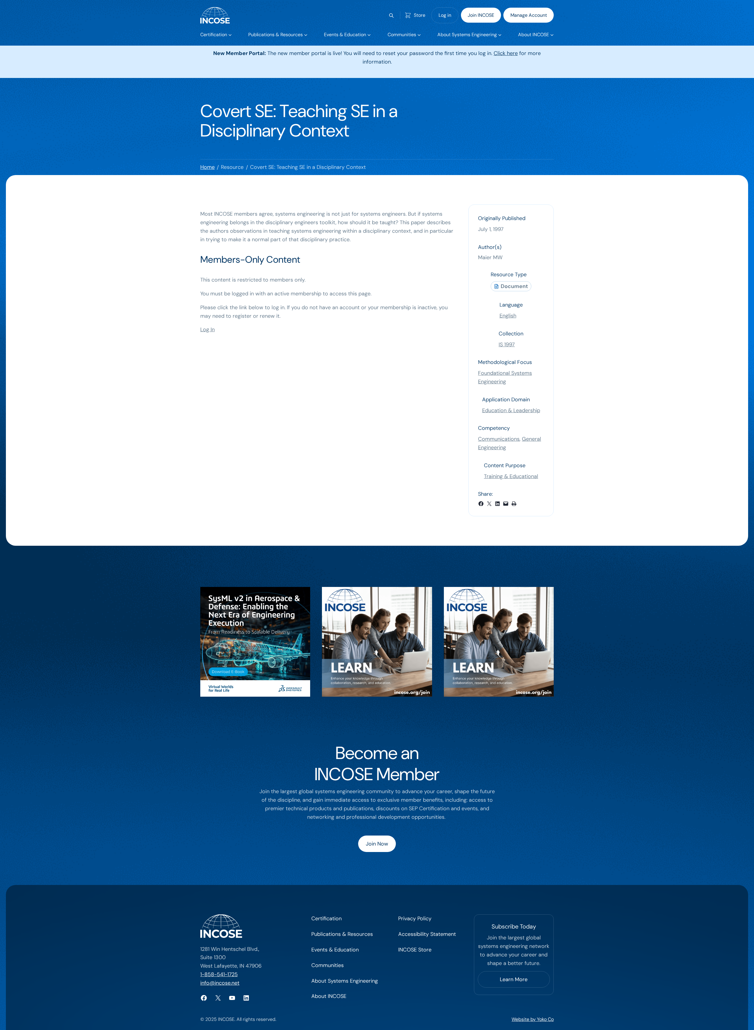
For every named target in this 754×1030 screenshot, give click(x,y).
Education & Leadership (511, 410)
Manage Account (528, 15)
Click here (506, 53)
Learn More (514, 979)
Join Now (377, 843)
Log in (445, 15)
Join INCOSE (481, 15)
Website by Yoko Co (533, 1019)
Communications (499, 438)
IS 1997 (507, 344)
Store (419, 15)
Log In (207, 329)
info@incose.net (219, 982)
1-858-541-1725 (219, 974)
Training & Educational (511, 476)
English (508, 315)
